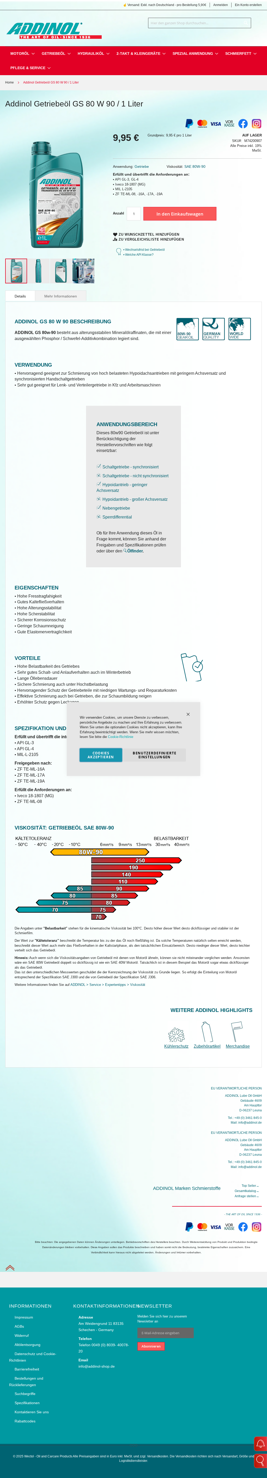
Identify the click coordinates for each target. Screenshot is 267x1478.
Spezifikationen (27, 1403)
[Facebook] (243, 128)
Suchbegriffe (25, 1394)
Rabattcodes (25, 1421)
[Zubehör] (207, 1041)
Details (20, 296)
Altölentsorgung (27, 1345)
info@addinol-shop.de (96, 1366)
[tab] (20, 295)
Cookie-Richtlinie (120, 737)
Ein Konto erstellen (248, 5)
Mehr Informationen (60, 296)
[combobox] (199, 23)
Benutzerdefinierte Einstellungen (154, 754)
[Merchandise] (237, 1041)
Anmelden (220, 5)
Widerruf (22, 1335)
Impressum (24, 1317)
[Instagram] (256, 128)
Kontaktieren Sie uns (32, 1412)
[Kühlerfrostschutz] (178, 1041)
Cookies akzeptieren (101, 754)
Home (9, 82)
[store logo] (53, 27)
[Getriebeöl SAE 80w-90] (102, 921)
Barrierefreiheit (27, 1369)
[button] (39, 271)
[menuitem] (20, 53)
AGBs (19, 1326)
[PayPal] (189, 1231)
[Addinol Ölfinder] (125, 551)
